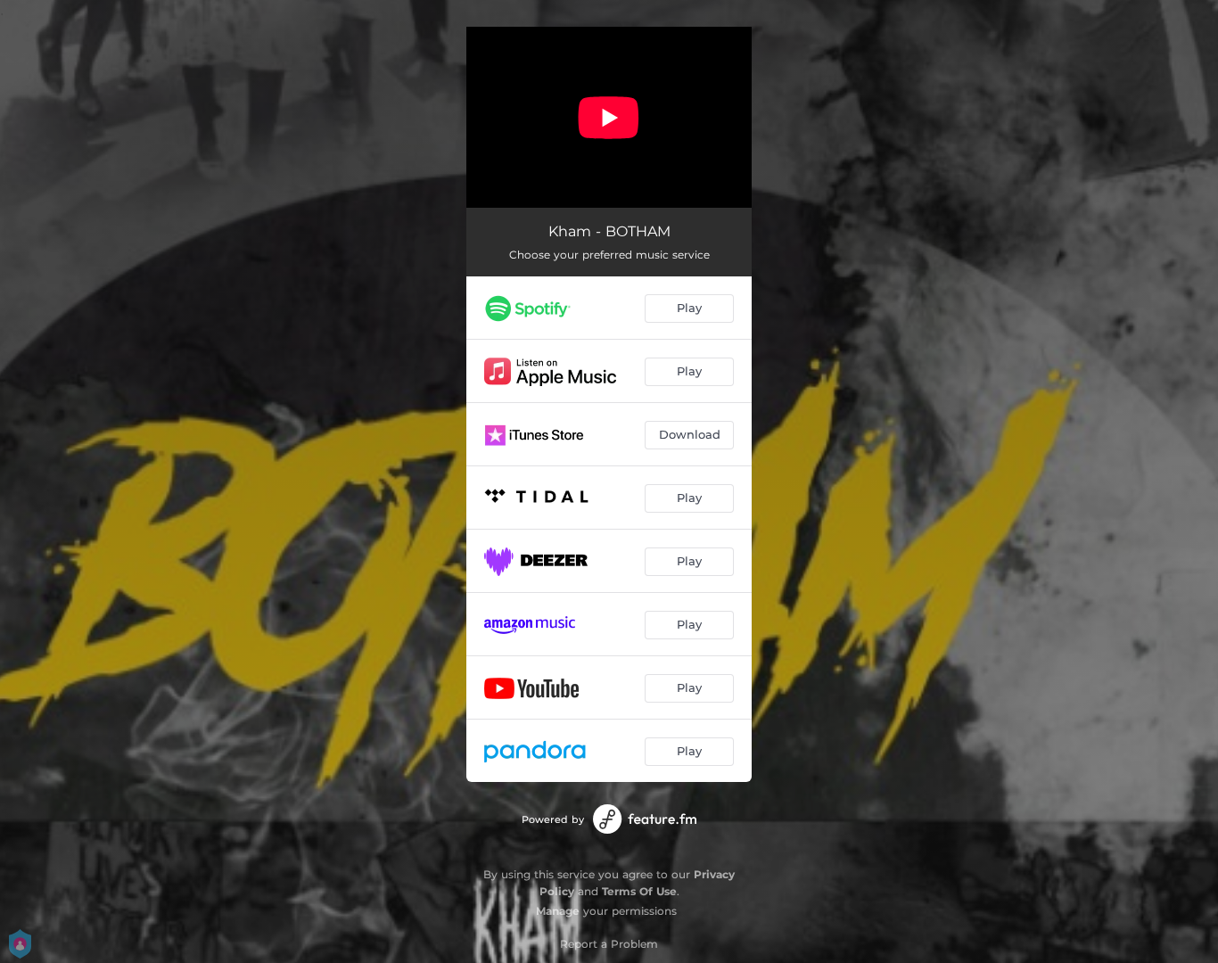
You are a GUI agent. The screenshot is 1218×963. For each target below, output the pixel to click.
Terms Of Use (639, 891)
